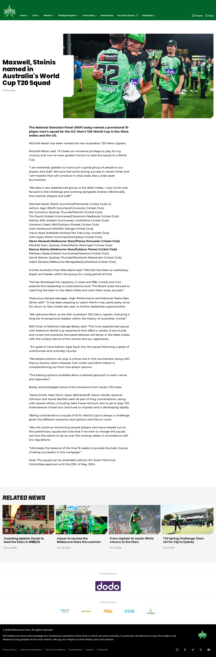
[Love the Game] (129, 611)
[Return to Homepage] (10, 11)
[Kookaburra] (151, 611)
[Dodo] (108, 586)
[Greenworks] (86, 611)
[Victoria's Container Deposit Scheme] (108, 611)
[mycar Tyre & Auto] (65, 611)
